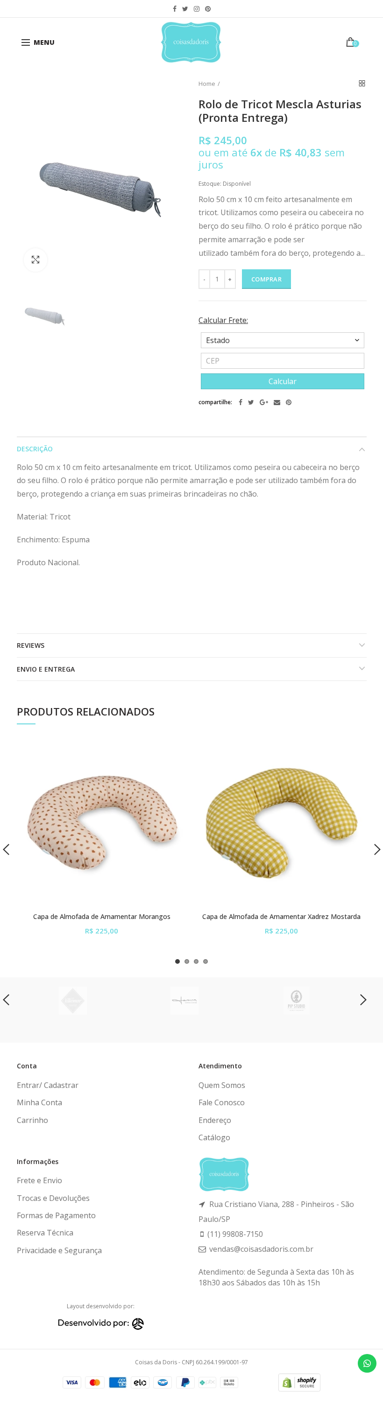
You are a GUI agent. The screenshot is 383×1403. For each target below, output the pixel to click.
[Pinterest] (288, 402)
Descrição (35, 448)
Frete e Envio (39, 1180)
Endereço (215, 1120)
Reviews (30, 645)
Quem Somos (222, 1085)
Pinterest (207, 9)
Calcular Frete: (223, 320)
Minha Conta (39, 1102)
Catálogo (214, 1137)
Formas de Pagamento (56, 1215)
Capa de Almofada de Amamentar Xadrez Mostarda (281, 916)
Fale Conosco (222, 1102)
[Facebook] (240, 402)
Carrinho (32, 1120)
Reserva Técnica (45, 1233)
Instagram (196, 9)
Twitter (185, 9)
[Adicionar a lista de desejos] (174, 751)
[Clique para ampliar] (35, 260)
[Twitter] (251, 402)
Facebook (174, 9)
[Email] (277, 402)
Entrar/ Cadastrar (47, 1085)
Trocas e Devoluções (53, 1198)
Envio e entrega (46, 669)
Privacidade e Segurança (59, 1250)
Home (207, 83)
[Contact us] (367, 1363)
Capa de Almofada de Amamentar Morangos (101, 916)
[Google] (264, 402)
